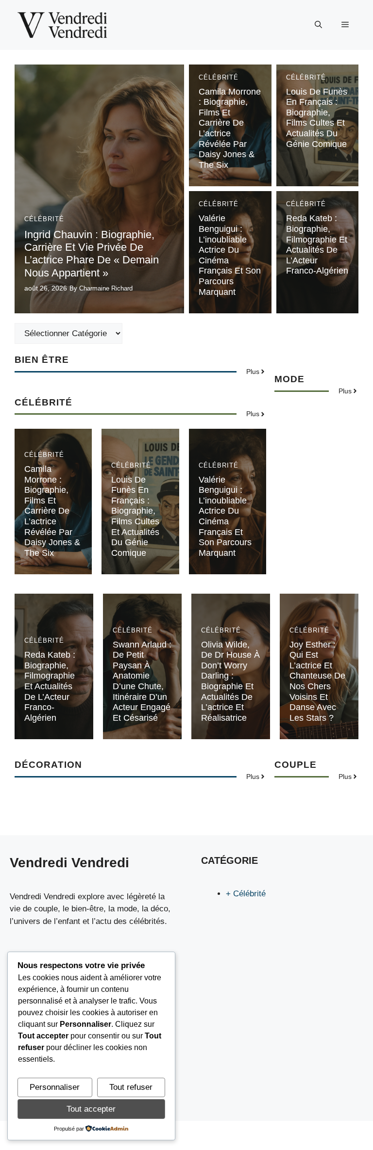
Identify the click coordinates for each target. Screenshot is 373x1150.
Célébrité (44, 219)
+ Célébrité (246, 893)
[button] (318, 24)
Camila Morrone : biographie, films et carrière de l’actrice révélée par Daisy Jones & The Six (230, 128)
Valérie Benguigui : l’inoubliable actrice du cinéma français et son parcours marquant (225, 516)
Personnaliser (55, 1087)
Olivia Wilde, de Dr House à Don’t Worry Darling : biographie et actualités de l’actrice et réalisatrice (230, 681)
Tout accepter (91, 1109)
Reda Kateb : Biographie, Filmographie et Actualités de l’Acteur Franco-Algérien (317, 244)
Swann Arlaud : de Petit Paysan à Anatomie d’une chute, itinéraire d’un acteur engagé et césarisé (142, 681)
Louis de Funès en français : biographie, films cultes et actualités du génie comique (316, 118)
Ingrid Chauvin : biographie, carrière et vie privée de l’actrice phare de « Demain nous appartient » (91, 253)
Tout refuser (131, 1087)
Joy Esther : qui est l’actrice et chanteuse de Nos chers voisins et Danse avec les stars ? (317, 681)
